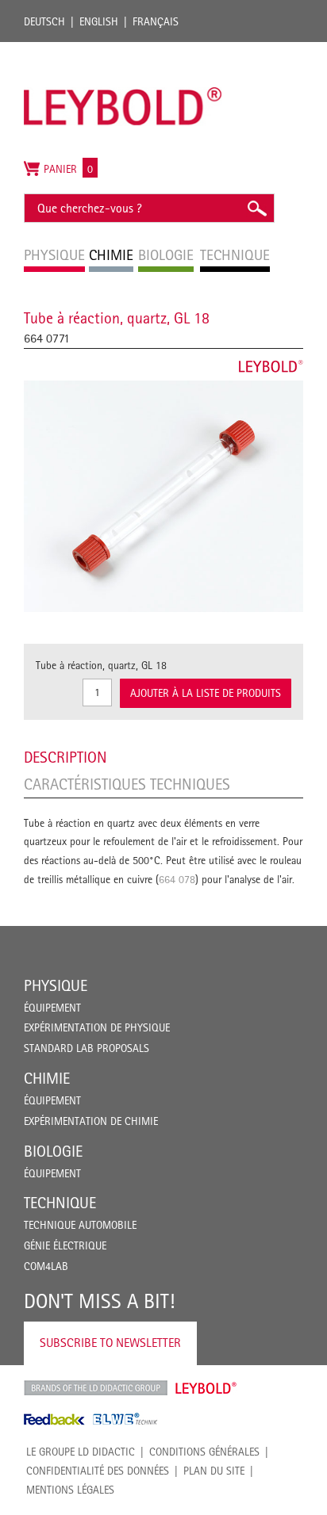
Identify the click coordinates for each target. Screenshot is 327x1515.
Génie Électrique (65, 1245)
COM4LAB (46, 1266)
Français (156, 21)
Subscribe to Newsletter (110, 1342)
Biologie (53, 1151)
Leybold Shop (206, 1388)
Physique (55, 985)
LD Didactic (95, 1388)
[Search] (256, 208)
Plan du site (213, 1470)
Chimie (47, 1078)
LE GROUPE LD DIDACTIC (80, 1451)
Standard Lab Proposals (86, 1048)
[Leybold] (123, 50)
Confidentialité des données (97, 1470)
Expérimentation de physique (97, 1027)
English (98, 21)
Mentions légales (70, 1489)
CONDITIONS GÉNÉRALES (204, 1451)
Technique (60, 1202)
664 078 (177, 879)
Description (65, 757)
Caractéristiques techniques (127, 784)
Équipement (52, 1007)
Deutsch (44, 21)
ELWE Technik (125, 1419)
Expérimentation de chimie (91, 1121)
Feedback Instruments (54, 1419)
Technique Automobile (80, 1225)
